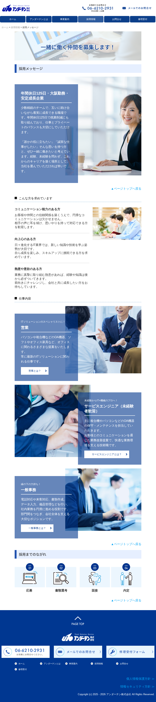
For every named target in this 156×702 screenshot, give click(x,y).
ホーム (12, 19)
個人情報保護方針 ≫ (140, 678)
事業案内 (64, 19)
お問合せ (116, 19)
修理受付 (142, 19)
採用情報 (91, 19)
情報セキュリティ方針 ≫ (137, 686)
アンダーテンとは (39, 19)
